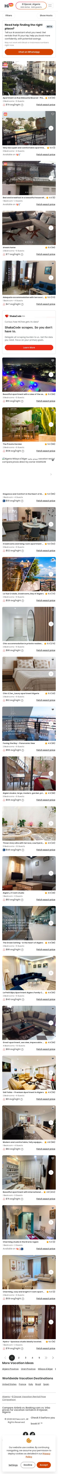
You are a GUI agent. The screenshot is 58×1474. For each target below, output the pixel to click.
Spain (46, 1384)
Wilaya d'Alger (45, 1368)
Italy (31, 1384)
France (22, 1384)
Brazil (38, 1384)
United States (9, 1384)
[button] (31, 5)
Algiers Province (10, 1368)
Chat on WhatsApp (29, 51)
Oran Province (28, 1368)
